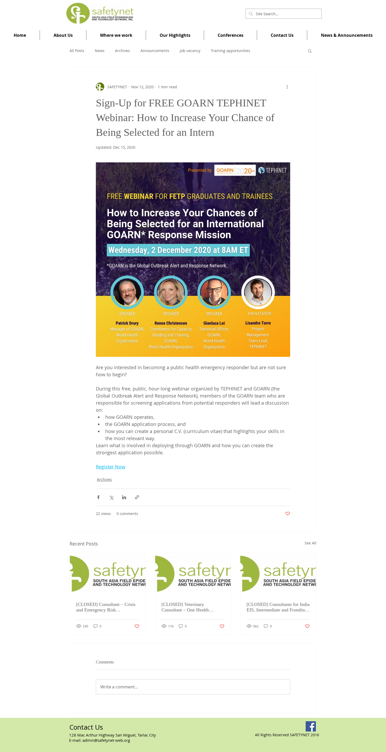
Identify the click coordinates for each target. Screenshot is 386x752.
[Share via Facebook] (98, 497)
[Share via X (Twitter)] (111, 497)
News (100, 50)
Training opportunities (230, 50)
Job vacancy (190, 50)
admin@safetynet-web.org (106, 740)
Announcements (154, 50)
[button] (63, 35)
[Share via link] (136, 497)
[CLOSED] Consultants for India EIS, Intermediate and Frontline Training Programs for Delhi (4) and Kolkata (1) (278, 607)
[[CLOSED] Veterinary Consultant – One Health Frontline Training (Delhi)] (193, 574)
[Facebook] (311, 726)
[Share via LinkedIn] (124, 497)
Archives (122, 50)
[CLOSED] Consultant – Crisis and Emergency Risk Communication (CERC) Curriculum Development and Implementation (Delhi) (105, 607)
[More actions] (287, 87)
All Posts (77, 50)
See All (310, 542)
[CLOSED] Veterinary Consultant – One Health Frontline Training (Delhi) (186, 607)
